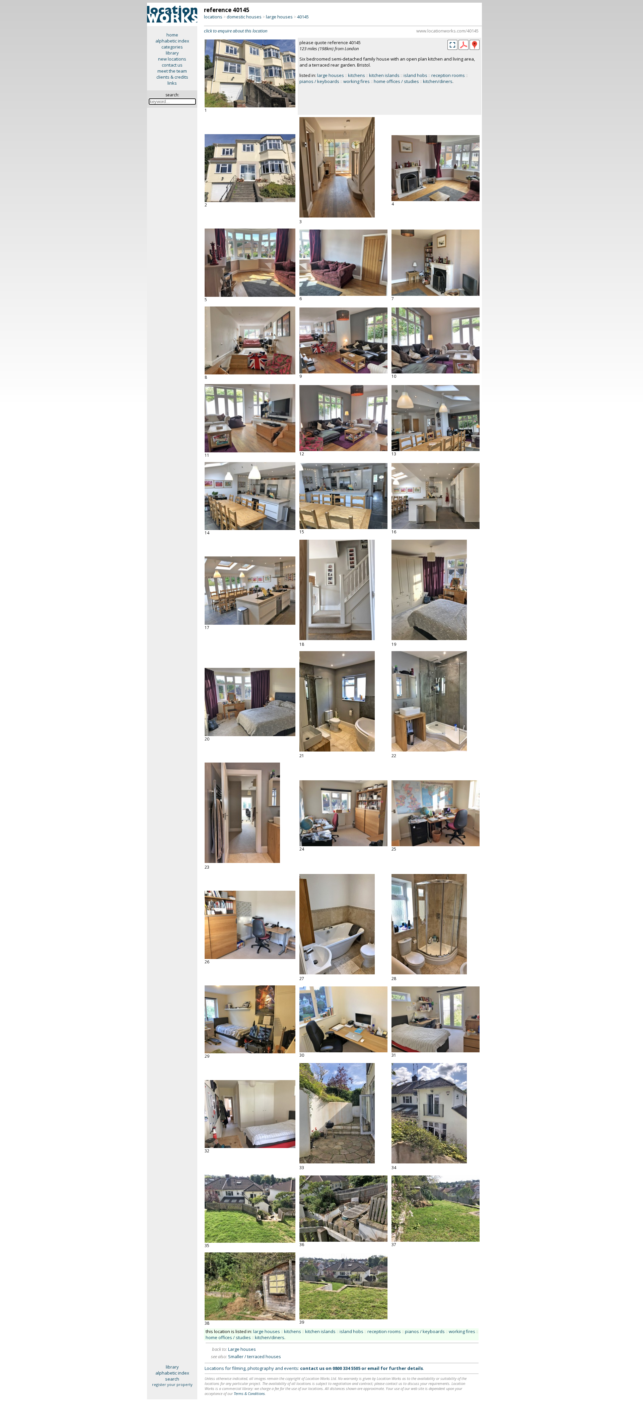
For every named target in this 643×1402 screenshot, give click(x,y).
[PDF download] (463, 48)
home (172, 35)
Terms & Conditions (249, 1393)
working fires (356, 81)
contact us (172, 65)
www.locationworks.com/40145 (447, 31)
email (373, 1368)
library (172, 53)
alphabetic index (172, 41)
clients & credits (172, 77)
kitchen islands (384, 75)
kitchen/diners (437, 81)
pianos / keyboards (319, 81)
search (172, 1379)
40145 (303, 17)
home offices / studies (396, 81)
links (172, 83)
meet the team (172, 71)
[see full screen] (452, 45)
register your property (172, 1384)
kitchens (356, 75)
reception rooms (448, 75)
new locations (172, 59)
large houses (279, 17)
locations (213, 17)
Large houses (242, 1349)
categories (172, 47)
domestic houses (244, 17)
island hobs (415, 75)
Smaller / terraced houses (254, 1356)
